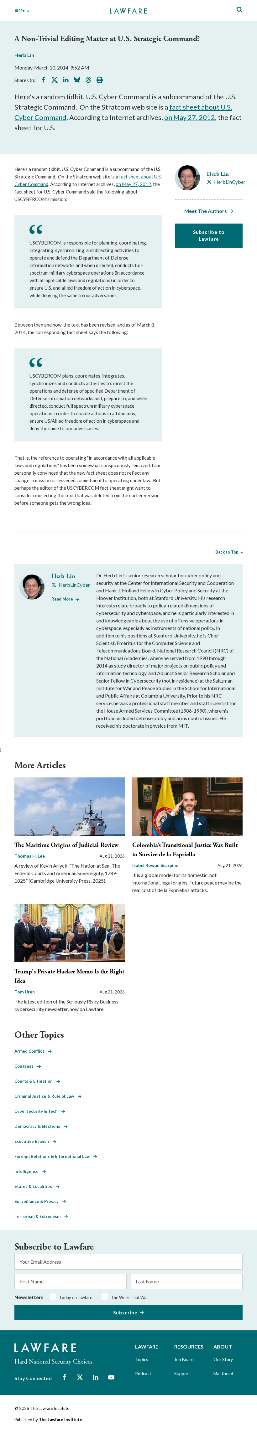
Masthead (223, 1373)
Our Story (223, 1359)
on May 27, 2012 (189, 117)
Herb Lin (24, 55)
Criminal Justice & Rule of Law (46, 1096)
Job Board (184, 1359)
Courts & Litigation (35, 1081)
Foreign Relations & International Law (53, 1156)
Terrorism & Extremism (39, 1216)
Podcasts (144, 1373)
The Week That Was (129, 1297)
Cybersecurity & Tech (37, 1111)
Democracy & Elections (39, 1126)
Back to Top (227, 552)
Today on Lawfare (75, 1297)
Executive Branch (33, 1141)
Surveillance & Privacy (38, 1201)
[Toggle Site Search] (239, 9)
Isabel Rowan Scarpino (155, 865)
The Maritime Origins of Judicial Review (66, 845)
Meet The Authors (205, 211)
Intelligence (28, 1171)
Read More (62, 598)
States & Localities (35, 1186)
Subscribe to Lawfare (208, 235)
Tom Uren (24, 991)
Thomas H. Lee (29, 856)
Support (182, 1373)
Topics (141, 1359)
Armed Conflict (31, 1051)
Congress (25, 1066)
